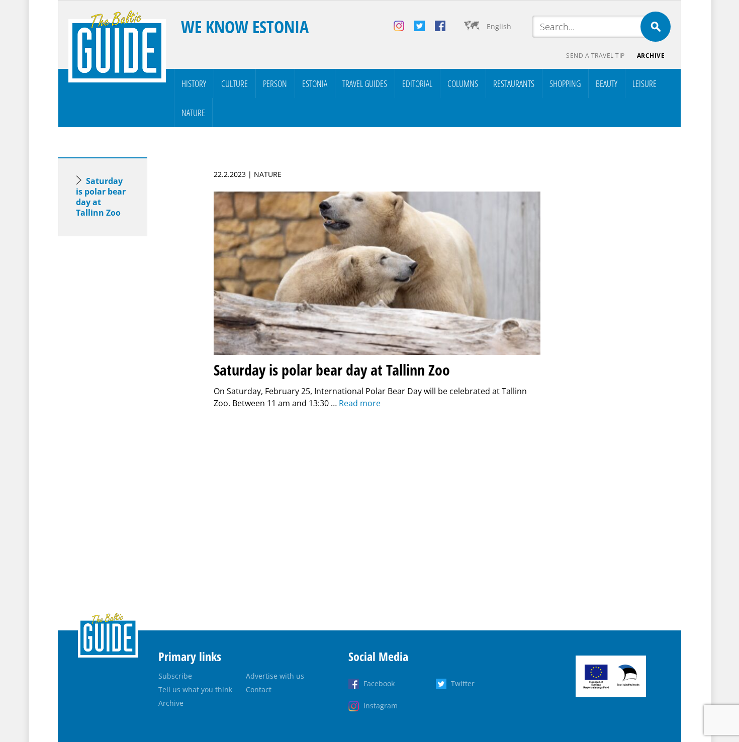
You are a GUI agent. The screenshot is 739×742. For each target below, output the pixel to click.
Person (275, 83)
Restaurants (513, 83)
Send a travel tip (595, 55)
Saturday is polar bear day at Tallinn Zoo (101, 196)
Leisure (644, 83)
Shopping (565, 83)
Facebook (379, 683)
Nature (193, 113)
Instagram (380, 705)
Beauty (606, 83)
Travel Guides (364, 83)
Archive (651, 55)
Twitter (463, 683)
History (193, 83)
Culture (234, 83)
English (499, 26)
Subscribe (175, 676)
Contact (258, 689)
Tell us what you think (195, 689)
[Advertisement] (120, 402)
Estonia (314, 83)
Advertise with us (275, 676)
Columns (462, 83)
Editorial (417, 83)
